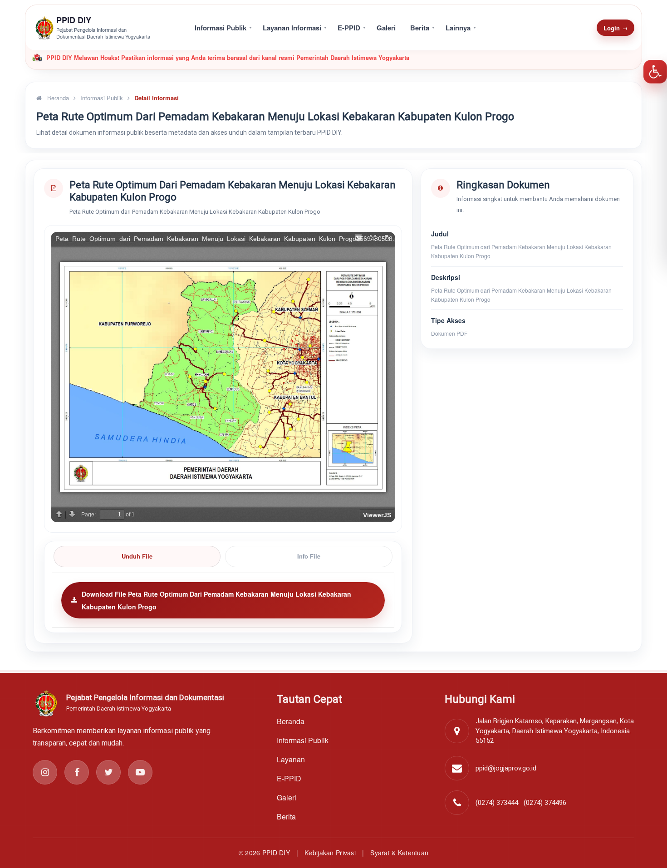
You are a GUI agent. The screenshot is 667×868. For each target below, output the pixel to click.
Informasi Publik (220, 28)
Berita (419, 28)
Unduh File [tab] (137, 556)
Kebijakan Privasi (330, 852)
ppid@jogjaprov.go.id (506, 768)
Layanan (291, 759)
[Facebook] (76, 772)
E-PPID (349, 28)
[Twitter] (108, 772)
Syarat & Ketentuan (399, 852)
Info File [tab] (308, 556)
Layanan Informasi (292, 28)
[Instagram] (45, 772)
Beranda (57, 97)
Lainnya (458, 28)
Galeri (386, 28)
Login (615, 28)
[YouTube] (140, 772)
